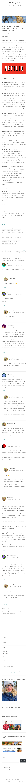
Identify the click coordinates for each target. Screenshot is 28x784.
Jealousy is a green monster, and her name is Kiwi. (20, 251)
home (11, 228)
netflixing (21, 234)
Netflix (14, 234)
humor (15, 228)
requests (4, 241)
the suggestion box (14, 241)
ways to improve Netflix (9, 243)
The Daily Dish (14, 3)
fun (8, 228)
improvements (20, 232)
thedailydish (16, 33)
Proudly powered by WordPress (14, 779)
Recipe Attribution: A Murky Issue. (7, 251)
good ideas (10, 230)
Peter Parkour (10, 445)
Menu (15, 11)
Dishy (3, 224)
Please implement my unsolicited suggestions (11, 238)
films (4, 230)
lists (3, 234)
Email (5, 642)
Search (3, 757)
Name (4, 637)
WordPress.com (20, 781)
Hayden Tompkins (11, 555)
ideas (13, 232)
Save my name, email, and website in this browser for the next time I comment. (6, 657)
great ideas (17, 230)
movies (9, 234)
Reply (3, 273)
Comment (5, 619)
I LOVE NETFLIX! (6, 232)
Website (5, 647)
